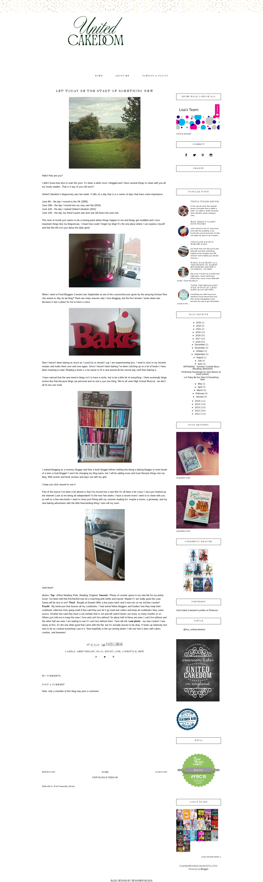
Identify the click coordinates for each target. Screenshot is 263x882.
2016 (198, 342)
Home (105, 772)
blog (99, 652)
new (141, 652)
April (200, 387)
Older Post (161, 772)
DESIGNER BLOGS (142, 880)
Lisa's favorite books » (211, 857)
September (199, 354)
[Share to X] (114, 644)
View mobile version (105, 778)
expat (109, 652)
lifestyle (129, 652)
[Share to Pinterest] (121, 644)
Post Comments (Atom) (64, 786)
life (118, 652)
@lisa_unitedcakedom (194, 629)
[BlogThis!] (111, 644)
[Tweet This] (104, 658)
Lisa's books (198, 802)
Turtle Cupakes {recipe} (205, 202)
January (200, 396)
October (200, 351)
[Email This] (107, 644)
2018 (198, 335)
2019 (198, 332)
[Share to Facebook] (118, 644)
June (200, 364)
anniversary (86, 652)
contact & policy (155, 76)
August (199, 357)
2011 (197, 414)
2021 (198, 329)
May (200, 384)
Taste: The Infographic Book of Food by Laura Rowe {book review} (204, 288)
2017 (198, 338)
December (200, 344)
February (200, 393)
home (99, 76)
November (200, 348)
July (200, 360)
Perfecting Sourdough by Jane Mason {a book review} (201, 373)
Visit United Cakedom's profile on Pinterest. (197, 610)
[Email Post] (103, 645)
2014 (197, 404)
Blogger (204, 869)
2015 (197, 401)
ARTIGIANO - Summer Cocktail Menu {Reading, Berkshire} (201, 367)
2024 (198, 322)
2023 (198, 326)
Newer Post (48, 772)
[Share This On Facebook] (96, 658)
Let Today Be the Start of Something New (201, 378)
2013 (197, 407)
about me (122, 76)
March (200, 390)
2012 (197, 410)
